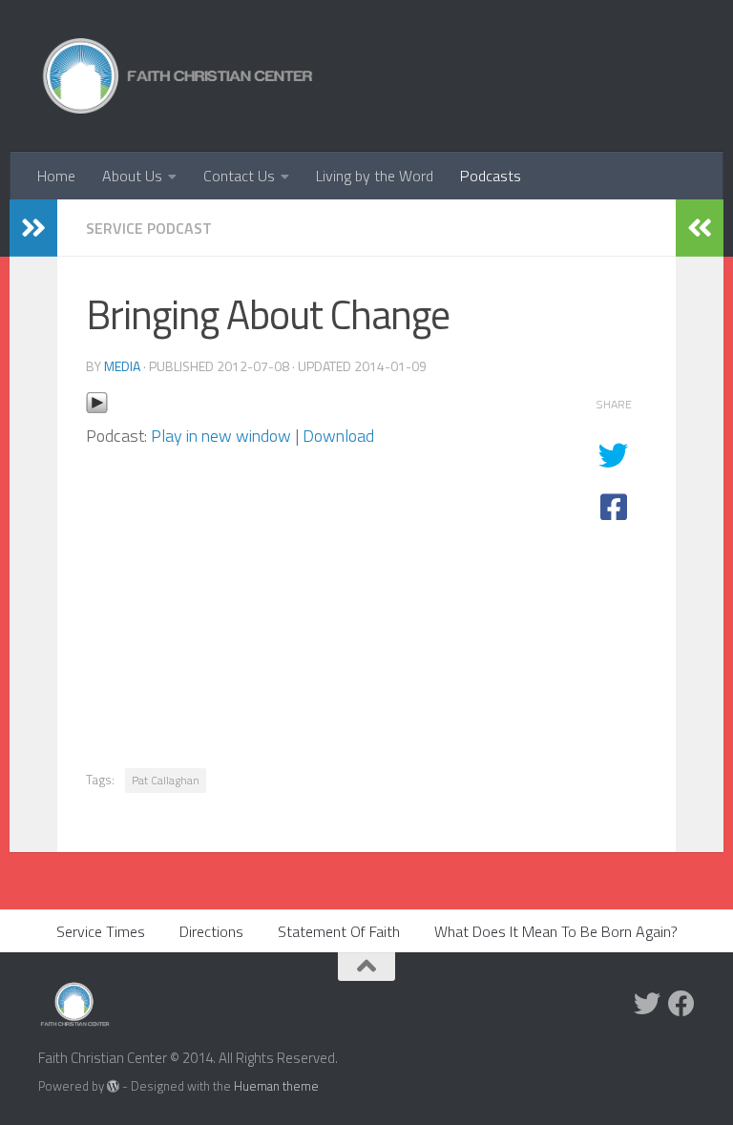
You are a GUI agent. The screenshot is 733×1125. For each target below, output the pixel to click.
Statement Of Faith (339, 931)
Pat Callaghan (165, 780)
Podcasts (490, 175)
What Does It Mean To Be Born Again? (556, 931)
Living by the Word (374, 175)
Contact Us (239, 175)
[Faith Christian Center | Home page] (178, 76)
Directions (211, 931)
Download (338, 435)
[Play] (97, 408)
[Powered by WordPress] (113, 1086)
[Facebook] (681, 1003)
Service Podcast (149, 228)
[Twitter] (647, 1003)
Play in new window (221, 435)
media (122, 366)
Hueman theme (276, 1085)
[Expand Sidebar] (33, 228)
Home (56, 175)
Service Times (100, 931)
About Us (132, 175)
